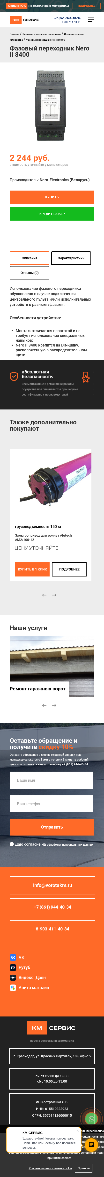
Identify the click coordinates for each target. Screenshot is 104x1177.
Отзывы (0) (30, 273)
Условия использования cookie (50, 1168)
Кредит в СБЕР (52, 214)
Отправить (52, 827)
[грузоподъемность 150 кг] (50, 484)
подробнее (69, 569)
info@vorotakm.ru (52, 885)
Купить (52, 197)
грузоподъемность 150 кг (38, 526)
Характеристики (71, 258)
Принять (84, 1168)
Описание (29, 258)
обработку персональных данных (70, 844)
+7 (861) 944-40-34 (67, 18)
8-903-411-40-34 (71, 22)
